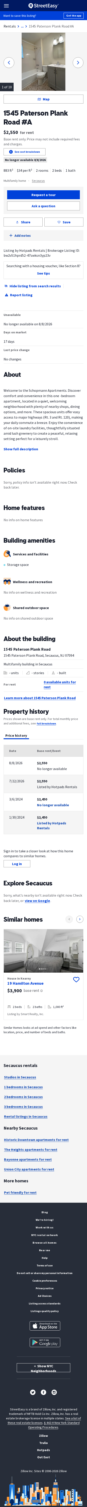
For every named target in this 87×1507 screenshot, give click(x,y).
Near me (44, 1250)
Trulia (43, 1443)
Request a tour (43, 195)
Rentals (10, 26)
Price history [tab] (16, 735)
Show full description (21, 449)
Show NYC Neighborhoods (43, 1368)
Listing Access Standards (44, 1303)
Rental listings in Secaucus (26, 1116)
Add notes (22, 235)
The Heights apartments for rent (30, 1149)
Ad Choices (45, 1295)
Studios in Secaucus (20, 1077)
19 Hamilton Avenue (25, 983)
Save (66, 222)
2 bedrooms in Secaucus (23, 1096)
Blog (44, 1212)
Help (45, 1257)
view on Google (37, 900)
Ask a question (43, 206)
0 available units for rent (60, 684)
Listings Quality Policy (45, 1311)
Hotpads (43, 1450)
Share (25, 222)
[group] (43, 974)
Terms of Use (45, 1265)
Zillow (43, 1435)
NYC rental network (44, 1235)
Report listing (21, 295)
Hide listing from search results (35, 286)
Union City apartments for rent (29, 1169)
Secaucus (38, 181)
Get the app (73, 15)
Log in (17, 863)
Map (46, 99)
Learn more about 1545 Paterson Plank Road (40, 698)
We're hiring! (45, 1219)
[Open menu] (6, 6)
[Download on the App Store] (45, 1326)
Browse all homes (45, 1242)
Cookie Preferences (44, 1280)
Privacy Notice (45, 1288)
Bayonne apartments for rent (28, 1159)
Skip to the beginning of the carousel (43, 1024)
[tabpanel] (43, 789)
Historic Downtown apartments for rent (36, 1139)
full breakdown (46, 723)
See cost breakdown (27, 151)
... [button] (22, 26)
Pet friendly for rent (20, 1192)
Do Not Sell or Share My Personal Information (44, 1273)
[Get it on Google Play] (45, 1342)
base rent (31, 990)
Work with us (44, 1227)
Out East (43, 1457)
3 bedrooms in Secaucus (23, 1106)
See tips (43, 273)
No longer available (53, 805)
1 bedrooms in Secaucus (23, 1087)
